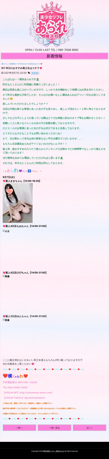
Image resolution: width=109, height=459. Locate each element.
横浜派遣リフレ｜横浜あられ (53, 451)
